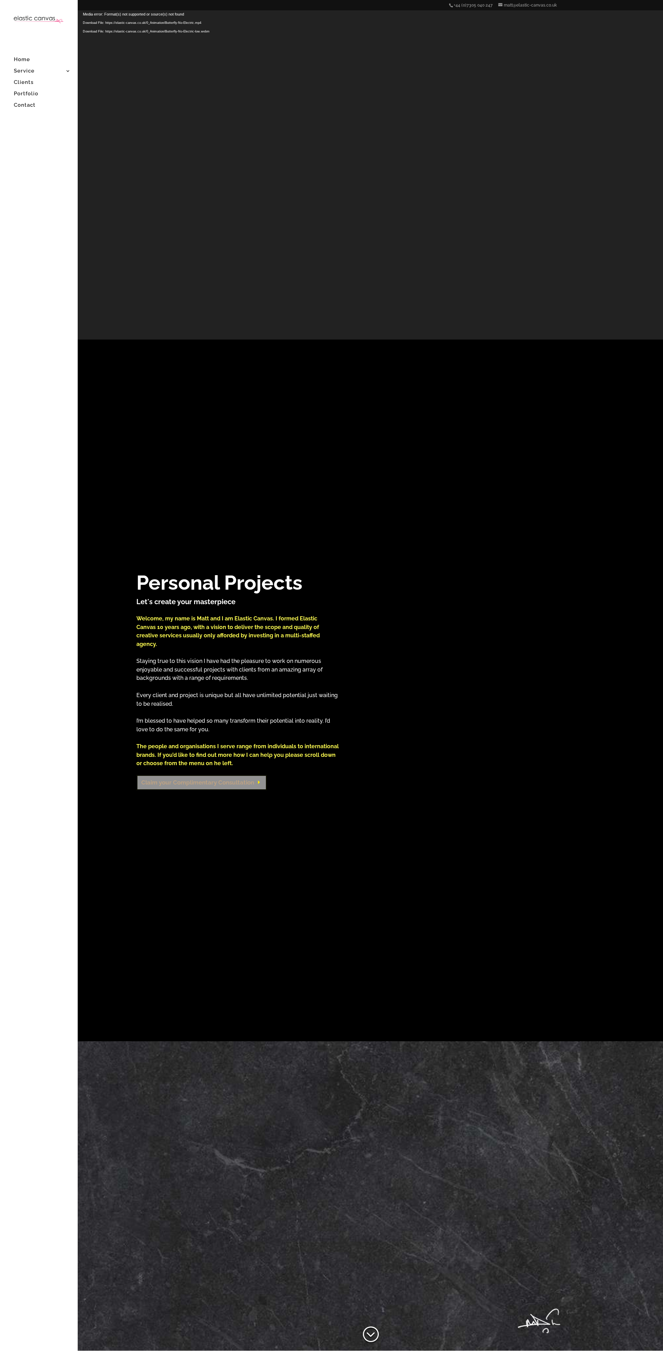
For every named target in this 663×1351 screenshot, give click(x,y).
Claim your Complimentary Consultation (197, 782)
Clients (23, 82)
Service (24, 71)
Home (22, 60)
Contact (25, 105)
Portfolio (26, 94)
